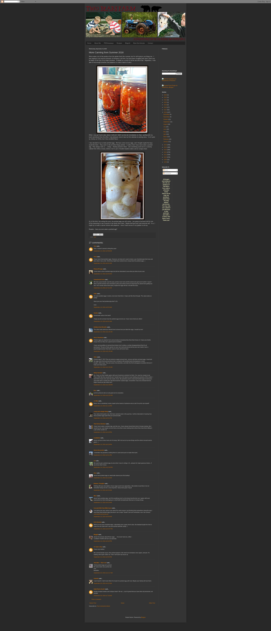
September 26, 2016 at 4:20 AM (103, 583)
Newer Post (92, 603)
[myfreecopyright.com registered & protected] (172, 80)
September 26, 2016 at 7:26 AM (103, 595)
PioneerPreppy (98, 269)
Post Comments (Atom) (103, 606)
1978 (165, 162)
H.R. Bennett (97, 522)
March (165, 136)
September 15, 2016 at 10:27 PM (103, 529)
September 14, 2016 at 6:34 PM (103, 444)
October (165, 119)
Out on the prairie (99, 450)
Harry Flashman (98, 337)
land (95, 237)
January (165, 141)
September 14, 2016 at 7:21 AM (103, 288)
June (165, 129)
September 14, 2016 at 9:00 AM (103, 307)
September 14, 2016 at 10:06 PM (103, 467)
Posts (166, 170)
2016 (165, 112)
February (166, 139)
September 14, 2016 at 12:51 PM (103, 395)
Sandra (96, 313)
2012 (165, 152)
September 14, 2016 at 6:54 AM (103, 274)
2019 (165, 105)
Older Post (152, 603)
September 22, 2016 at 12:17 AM (103, 573)
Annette (96, 578)
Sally (95, 293)
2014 (165, 147)
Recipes (119, 43)
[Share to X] (98, 235)
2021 (165, 100)
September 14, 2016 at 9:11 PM (103, 455)
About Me (97, 43)
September (166, 122)
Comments (167, 173)
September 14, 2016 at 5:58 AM (103, 251)
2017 (165, 110)
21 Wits (96, 401)
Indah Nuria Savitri (99, 589)
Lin (94, 461)
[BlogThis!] (96, 235)
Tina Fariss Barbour (100, 424)
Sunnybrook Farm (99, 279)
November (166, 117)
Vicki (95, 256)
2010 (165, 157)
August (165, 124)
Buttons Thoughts (99, 483)
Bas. (95, 390)
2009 (165, 159)
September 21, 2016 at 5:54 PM (103, 557)
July (164, 127)
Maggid (96, 534)
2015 (165, 145)
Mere (95, 496)
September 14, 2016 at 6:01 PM (103, 418)
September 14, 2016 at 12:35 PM (103, 385)
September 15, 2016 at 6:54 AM (103, 490)
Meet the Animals (139, 43)
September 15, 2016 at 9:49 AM (103, 516)
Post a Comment (96, 599)
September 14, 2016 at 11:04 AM (103, 332)
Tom (95, 246)
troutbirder (97, 438)
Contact (150, 43)
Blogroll (127, 43)
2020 (165, 102)
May (164, 132)
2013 (165, 149)
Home (89, 43)
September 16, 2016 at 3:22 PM (103, 541)
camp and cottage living (101, 411)
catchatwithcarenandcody (101, 514)
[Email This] (94, 235)
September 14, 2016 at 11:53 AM (103, 367)
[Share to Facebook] (100, 235)
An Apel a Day (98, 547)
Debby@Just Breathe (100, 327)
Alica (95, 357)
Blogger (143, 617)
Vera (95, 473)
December (166, 114)
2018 (165, 107)
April (164, 134)
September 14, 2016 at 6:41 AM (103, 263)
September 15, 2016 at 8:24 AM (103, 502)
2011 (165, 154)
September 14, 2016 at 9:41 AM (103, 321)
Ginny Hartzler (98, 373)
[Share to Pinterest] (102, 235)
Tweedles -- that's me (100, 562)
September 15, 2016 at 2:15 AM (103, 478)
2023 (165, 95)
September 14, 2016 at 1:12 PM (103, 406)
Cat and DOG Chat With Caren (103, 508)
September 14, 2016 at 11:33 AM (103, 351)
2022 (165, 97)
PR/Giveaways (109, 43)
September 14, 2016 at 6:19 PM (103, 432)
